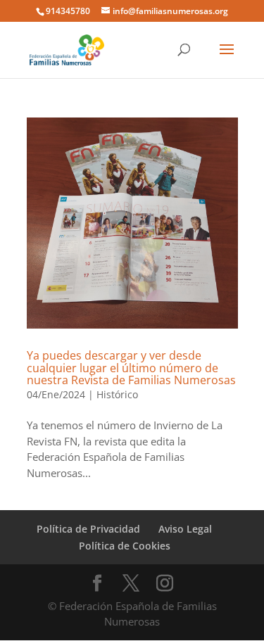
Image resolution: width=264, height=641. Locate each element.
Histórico (117, 394)
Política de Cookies (124, 545)
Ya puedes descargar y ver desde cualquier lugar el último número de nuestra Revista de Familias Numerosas (131, 368)
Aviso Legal (185, 528)
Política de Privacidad (88, 528)
